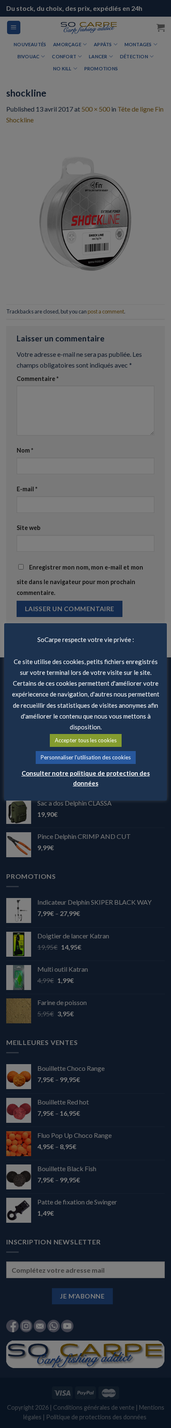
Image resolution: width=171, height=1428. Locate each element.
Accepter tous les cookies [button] (86, 740)
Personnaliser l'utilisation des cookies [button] (86, 757)
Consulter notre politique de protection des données (86, 778)
